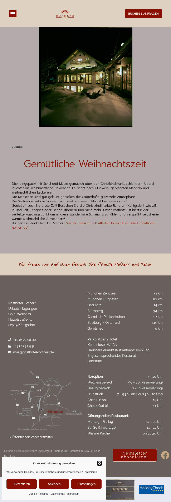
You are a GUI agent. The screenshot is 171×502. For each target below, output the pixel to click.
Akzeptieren (22, 484)
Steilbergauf (45, 451)
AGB (88, 451)
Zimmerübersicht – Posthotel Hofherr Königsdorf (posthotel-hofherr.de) (84, 225)
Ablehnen (54, 484)
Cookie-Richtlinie (38, 493)
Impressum (73, 493)
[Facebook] (165, 455)
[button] (99, 463)
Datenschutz (57, 493)
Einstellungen (86, 484)
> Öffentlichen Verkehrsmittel (31, 437)
